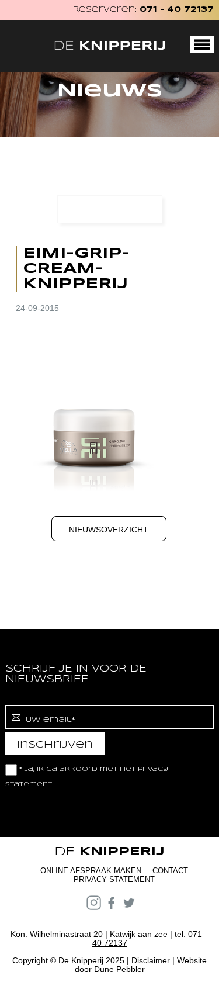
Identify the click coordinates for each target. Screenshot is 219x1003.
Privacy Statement (114, 879)
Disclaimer (150, 960)
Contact (170, 870)
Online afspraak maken (90, 870)
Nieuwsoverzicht (108, 529)
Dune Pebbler (119, 969)
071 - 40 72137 (177, 9)
